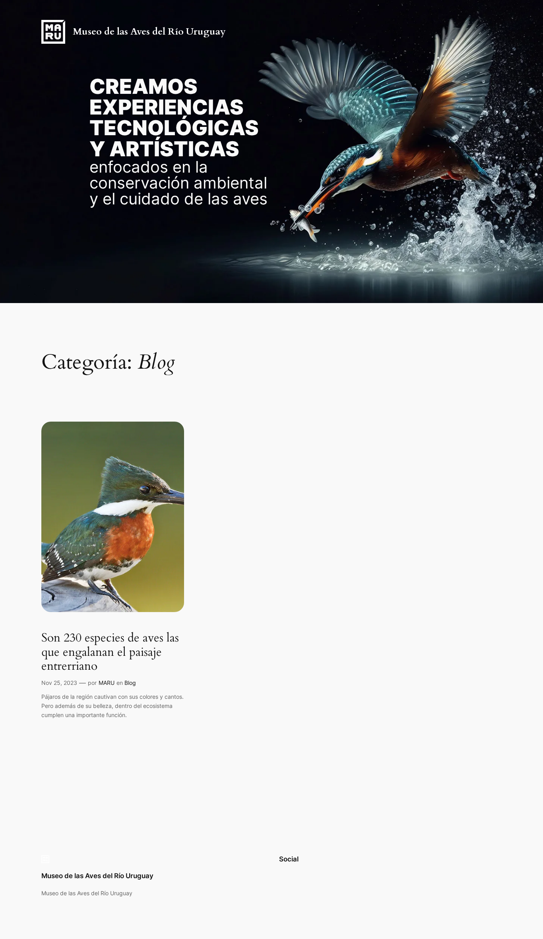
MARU (106, 682)
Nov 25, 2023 (59, 682)
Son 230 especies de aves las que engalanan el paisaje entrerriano (110, 652)
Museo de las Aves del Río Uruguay (149, 31)
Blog (130, 682)
